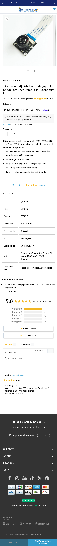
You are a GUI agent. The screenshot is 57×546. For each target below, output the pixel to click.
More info (16, 185)
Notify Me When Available (43, 542)
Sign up (19, 119)
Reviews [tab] (8, 344)
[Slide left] (22, 71)
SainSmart (15, 80)
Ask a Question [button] (29, 335)
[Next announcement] (55, 3)
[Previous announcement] (2, 3)
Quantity (8, 129)
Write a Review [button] (29, 328)
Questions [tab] (25, 344)
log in (28, 119)
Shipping (6, 124)
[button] (3, 10)
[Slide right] (35, 71)
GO (44, 435)
